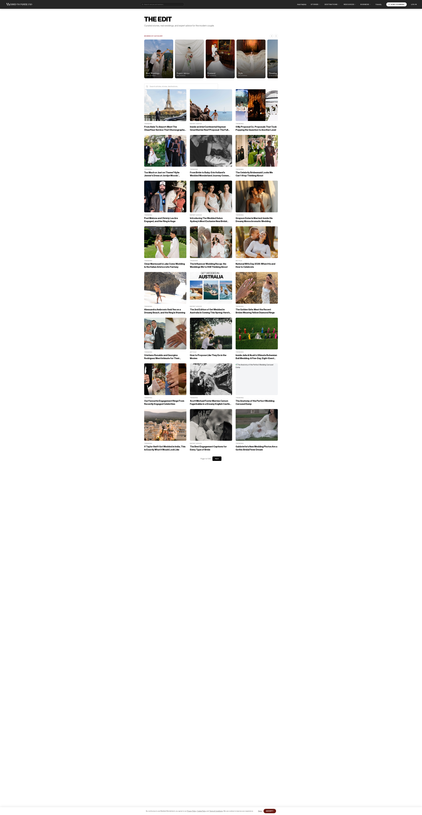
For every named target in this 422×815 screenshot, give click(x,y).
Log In (414, 4)
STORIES (314, 4)
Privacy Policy (191, 811)
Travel (378, 4)
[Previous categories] (271, 36)
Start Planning (398, 4)
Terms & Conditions (216, 811)
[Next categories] (276, 36)
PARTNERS (301, 4)
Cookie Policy (201, 811)
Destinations (331, 4)
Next (217, 459)
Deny (260, 811)
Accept (269, 811)
